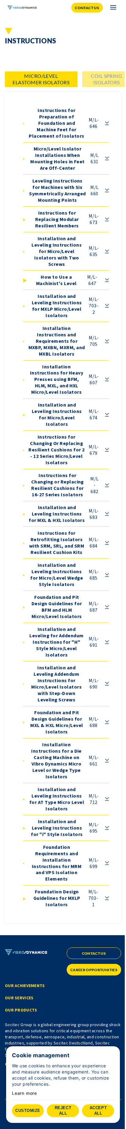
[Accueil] (22, 8)
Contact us (87, 7)
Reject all (63, 1110)
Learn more (24, 1093)
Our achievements (25, 986)
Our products (21, 1010)
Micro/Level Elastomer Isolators (41, 79)
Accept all (98, 1110)
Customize (27, 1110)
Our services (19, 998)
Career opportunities (93, 970)
